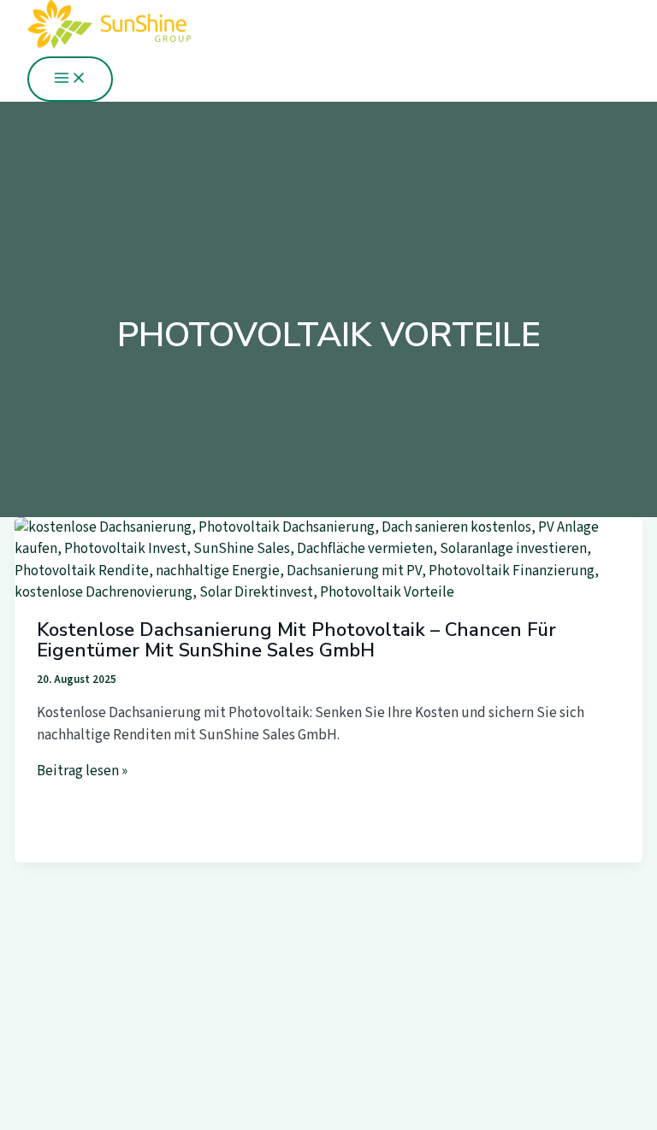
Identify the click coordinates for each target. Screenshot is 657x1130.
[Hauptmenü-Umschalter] (70, 79)
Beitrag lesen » (82, 771)
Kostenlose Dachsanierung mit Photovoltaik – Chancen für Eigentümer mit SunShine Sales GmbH (296, 640)
